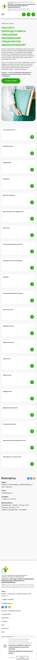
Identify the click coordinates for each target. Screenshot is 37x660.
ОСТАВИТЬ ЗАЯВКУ (11, 81)
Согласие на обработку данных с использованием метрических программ (20, 647)
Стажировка (6, 614)
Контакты (5, 628)
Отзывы (4, 621)
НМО (3, 632)
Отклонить (11, 657)
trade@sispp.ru (6, 493)
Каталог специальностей (10, 611)
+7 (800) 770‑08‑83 (8, 499)
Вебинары (5, 618)
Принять (22, 657)
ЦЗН (2, 625)
